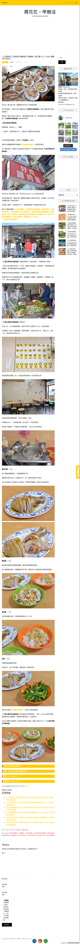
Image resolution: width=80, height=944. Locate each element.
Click (78, 472)
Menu (6, 3)
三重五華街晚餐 (49, 835)
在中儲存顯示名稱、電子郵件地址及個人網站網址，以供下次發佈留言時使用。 (6, 910)
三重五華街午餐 (40, 835)
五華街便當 (13, 835)
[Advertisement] (40, 36)
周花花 (12, 62)
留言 (3, 853)
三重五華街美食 (21, 835)
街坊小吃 (5, 62)
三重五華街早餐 (31, 835)
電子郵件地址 (4, 886)
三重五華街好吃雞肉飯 (39, 833)
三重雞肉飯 (21, 833)
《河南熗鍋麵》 (19, 209)
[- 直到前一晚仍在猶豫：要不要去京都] (68, 133)
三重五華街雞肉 (13, 833)
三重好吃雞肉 (29, 833)
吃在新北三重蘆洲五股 (22, 830)
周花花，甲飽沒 (40, 12)
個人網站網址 (4, 893)
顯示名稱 (5, 879)
